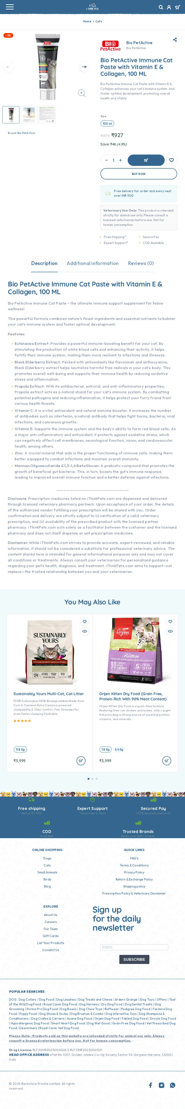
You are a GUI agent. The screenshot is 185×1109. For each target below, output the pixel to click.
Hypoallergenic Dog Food (30, 1023)
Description (44, 263)
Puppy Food (28, 1014)
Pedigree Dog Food (135, 1009)
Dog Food (46, 999)
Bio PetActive (26, 133)
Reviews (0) (141, 263)
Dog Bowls (68, 1009)
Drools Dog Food (163, 1018)
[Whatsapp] (172, 1085)
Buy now (139, 174)
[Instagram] (161, 1085)
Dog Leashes (66, 999)
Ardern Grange (126, 999)
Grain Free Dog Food (128, 1023)
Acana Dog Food (79, 1018)
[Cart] (177, 8)
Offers (162, 999)
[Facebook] (150, 1085)
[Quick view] (84, 631)
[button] (88, 779)
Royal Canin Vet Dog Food (59, 1028)
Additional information (93, 263)
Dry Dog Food (111, 1004)
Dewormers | (29, 1028)
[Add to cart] (81, 760)
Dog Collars (28, 999)
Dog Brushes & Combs (87, 1014)
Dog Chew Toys (90, 1009)
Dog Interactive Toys (121, 1014)
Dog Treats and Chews (95, 999)
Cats (98, 21)
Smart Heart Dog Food (68, 1023)
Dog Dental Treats (138, 1004)
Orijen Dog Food (107, 1018)
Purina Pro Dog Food (42, 1009)
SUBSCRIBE (134, 959)
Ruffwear (112, 1009)
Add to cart (146, 160)
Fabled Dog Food (135, 1018)
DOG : (13, 999)
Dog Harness (89, 1004)
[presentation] (8, 67)
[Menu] (9, 7)
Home (87, 21)
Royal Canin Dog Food (60, 1004)
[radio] (107, 123)
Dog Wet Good (98, 1023)
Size (103, 116)
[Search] (161, 7)
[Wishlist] (171, 160)
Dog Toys (147, 999)
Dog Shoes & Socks (53, 1014)
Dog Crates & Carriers (48, 1018)
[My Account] (169, 8)
